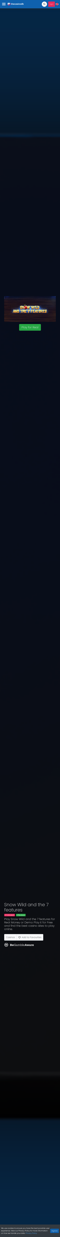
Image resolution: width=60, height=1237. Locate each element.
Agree (54, 1230)
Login (52, 4)
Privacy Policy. (31, 1233)
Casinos (10, 937)
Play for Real (30, 327)
